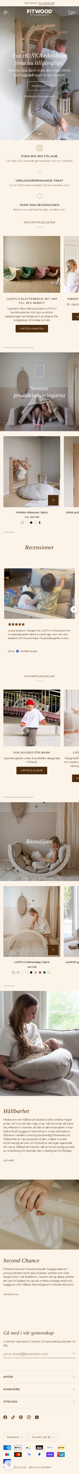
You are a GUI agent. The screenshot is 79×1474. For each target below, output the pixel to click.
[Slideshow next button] (74, 609)
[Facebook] (5, 1417)
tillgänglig (46, 3)
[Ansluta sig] (72, 1353)
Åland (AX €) (41, 1437)
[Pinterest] (21, 1417)
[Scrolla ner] (39, 134)
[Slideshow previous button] (5, 609)
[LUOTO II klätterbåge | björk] (31, 921)
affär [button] (8, 1376)
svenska (13, 1437)
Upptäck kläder (32, 770)
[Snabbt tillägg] (53, 500)
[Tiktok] (13, 1417)
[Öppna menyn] (9, 12)
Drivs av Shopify (40, 1467)
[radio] (22, 522)
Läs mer (8, 1160)
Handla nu (39, 85)
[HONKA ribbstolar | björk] (31, 471)
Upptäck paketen (32, 328)
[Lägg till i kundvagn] (53, 950)
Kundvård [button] (11, 1389)
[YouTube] (37, 1417)
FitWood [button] (10, 1401)
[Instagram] (29, 1417)
